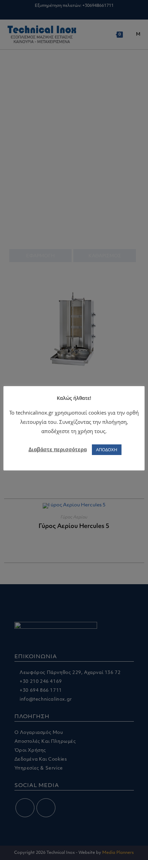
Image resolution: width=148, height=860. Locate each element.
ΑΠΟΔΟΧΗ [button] (106, 449)
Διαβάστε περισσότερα (58, 449)
